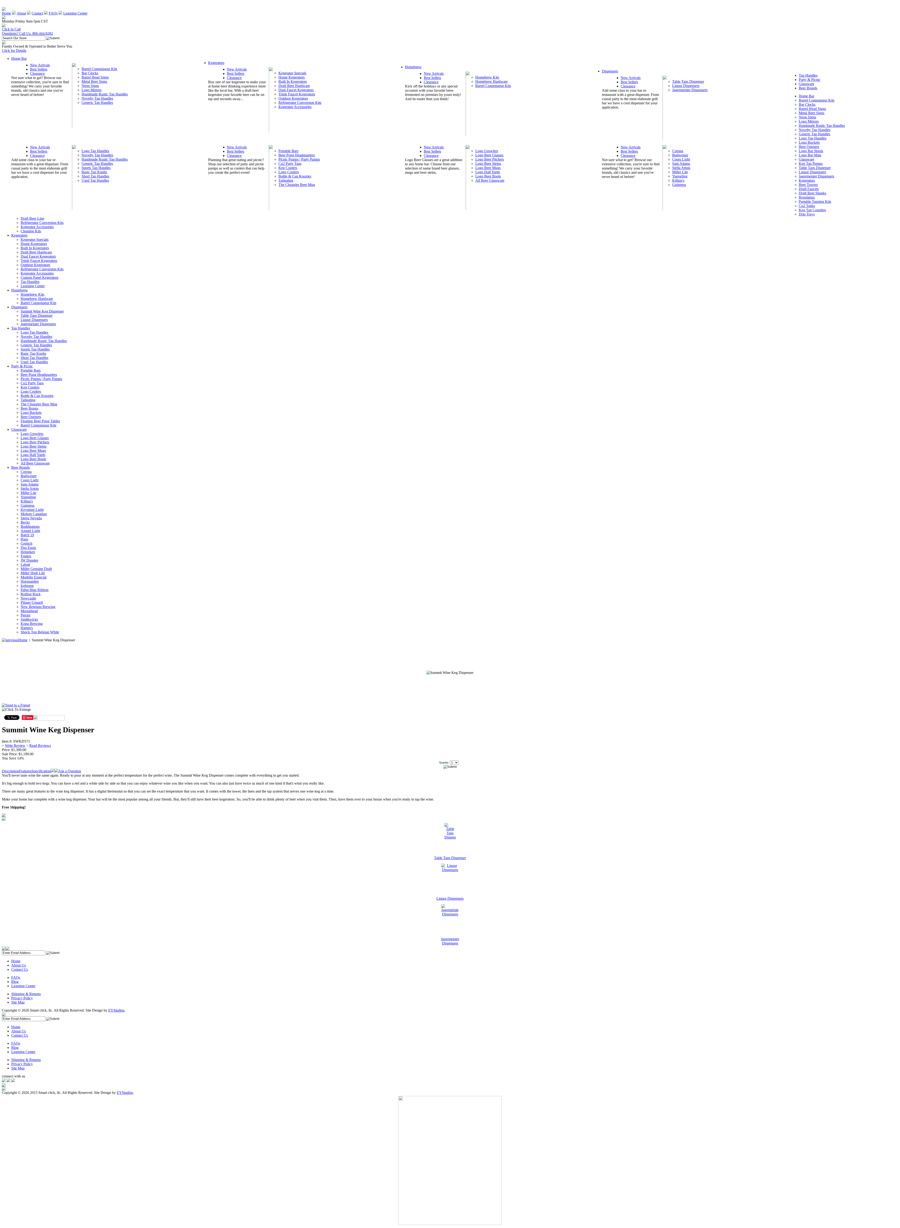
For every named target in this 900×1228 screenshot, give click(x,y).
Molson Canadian (34, 514)
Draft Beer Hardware (294, 86)
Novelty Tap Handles (97, 98)
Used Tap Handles (95, 180)
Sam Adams (681, 164)
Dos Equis (28, 548)
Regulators (807, 197)
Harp (24, 539)
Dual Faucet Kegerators (296, 90)
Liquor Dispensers (685, 86)
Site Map (18, 1002)
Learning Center (75, 13)
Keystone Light (32, 510)
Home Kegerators (291, 77)
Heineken (28, 552)
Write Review (15, 746)
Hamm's (27, 628)
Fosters (26, 556)
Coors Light (681, 159)
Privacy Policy (22, 998)
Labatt (25, 565)
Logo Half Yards (487, 172)
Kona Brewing (32, 624)
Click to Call (11, 29)
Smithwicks (29, 619)
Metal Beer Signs (94, 81)
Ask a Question (69, 771)
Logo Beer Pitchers (489, 159)
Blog (15, 982)
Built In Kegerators (292, 81)
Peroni (25, 615)
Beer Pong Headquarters (296, 155)
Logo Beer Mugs (488, 168)
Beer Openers (809, 147)
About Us (18, 965)
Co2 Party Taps (289, 164)
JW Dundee (29, 560)
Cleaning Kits (31, 231)
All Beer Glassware (489, 180)
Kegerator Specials (292, 73)
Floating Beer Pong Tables (40, 421)
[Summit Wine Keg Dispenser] (450, 673)
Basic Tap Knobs (94, 172)
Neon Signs (90, 86)
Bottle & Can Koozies (294, 176)
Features (25, 771)
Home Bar (19, 58)
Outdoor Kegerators (293, 98)
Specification (41, 771)
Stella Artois (681, 168)
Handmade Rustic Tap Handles (105, 94)
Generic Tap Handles (97, 103)
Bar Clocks (90, 73)
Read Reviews (40, 746)
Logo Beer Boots (488, 176)
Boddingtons (30, 527)
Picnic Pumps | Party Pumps (299, 159)
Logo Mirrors (91, 90)
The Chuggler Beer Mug (296, 185)
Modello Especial (33, 577)
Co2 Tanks (807, 206)
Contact (37, 13)
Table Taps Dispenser (688, 81)
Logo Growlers (486, 151)
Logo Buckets (809, 142)
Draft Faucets (809, 189)
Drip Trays (807, 214)
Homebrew (413, 67)
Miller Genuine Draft (36, 569)
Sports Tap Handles (96, 168)
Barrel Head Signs (95, 77)
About (21, 13)
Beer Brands (808, 88)
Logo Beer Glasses (489, 155)
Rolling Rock (31, 594)
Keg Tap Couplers (812, 210)
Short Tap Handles (95, 176)
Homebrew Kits (487, 77)
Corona (677, 151)
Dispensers (610, 71)
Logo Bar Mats (810, 155)
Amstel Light (30, 531)
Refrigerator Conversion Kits (299, 103)
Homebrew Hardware (491, 81)
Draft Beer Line (32, 218)
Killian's (678, 180)
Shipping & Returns (26, 994)
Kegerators (216, 63)
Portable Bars (288, 151)
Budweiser (680, 155)
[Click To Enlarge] (46, 710)
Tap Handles (808, 75)
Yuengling (679, 176)
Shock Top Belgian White (40, 632)
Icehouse (27, 586)
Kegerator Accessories (294, 107)
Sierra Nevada (31, 518)
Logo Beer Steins (488, 164)
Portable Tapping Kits (815, 202)
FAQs (53, 13)
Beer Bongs (29, 408)
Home (6, 13)
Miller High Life (33, 573)
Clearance (37, 74)
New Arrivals (40, 65)
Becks (25, 522)
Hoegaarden (30, 581)
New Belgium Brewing (38, 607)
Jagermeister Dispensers (690, 90)
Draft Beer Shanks (812, 193)
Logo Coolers (288, 172)
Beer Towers (808, 185)
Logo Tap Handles (95, 151)
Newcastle (28, 598)
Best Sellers (38, 69)
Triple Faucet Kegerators (296, 94)
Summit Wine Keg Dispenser (42, 311)
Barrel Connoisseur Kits (99, 69)
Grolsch (26, 543)
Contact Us (19, 969)
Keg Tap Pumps (811, 164)
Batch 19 (27, 535)
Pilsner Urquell (32, 603)
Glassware (806, 84)
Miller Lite (680, 172)
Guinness (679, 185)
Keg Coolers (287, 168)
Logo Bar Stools (811, 151)
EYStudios (116, 1010)
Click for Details (14, 51)
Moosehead (29, 611)
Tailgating (285, 180)
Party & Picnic (809, 80)
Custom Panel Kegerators (39, 278)
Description (10, 771)
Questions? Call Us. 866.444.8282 (27, 33)
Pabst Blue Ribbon (35, 590)
